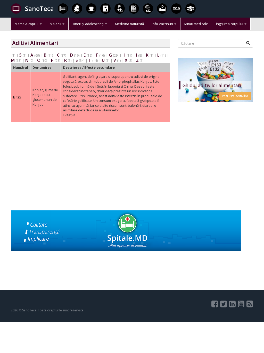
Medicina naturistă (129, 23)
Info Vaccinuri (163, 23)
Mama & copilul (27, 23)
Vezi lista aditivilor (235, 96)
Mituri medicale (196, 23)
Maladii (56, 23)
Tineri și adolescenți (88, 23)
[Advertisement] (90, 174)
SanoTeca (39, 8)
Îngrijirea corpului (230, 23)
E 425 (17, 97)
